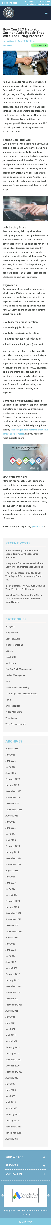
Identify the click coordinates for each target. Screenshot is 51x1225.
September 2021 (13, 1004)
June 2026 (10, 761)
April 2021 (10, 1035)
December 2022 (13, 913)
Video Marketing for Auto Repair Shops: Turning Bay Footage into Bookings (22, 554)
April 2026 (10, 773)
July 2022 (10, 943)
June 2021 (10, 1023)
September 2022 (13, 931)
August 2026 (11, 748)
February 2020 (12, 1114)
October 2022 (12, 925)
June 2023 (10, 883)
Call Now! (27, 1221)
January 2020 (12, 1120)
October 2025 (12, 803)
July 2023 (10, 876)
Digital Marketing (14, 645)
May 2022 (10, 956)
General (9, 651)
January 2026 (12, 785)
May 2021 (10, 1029)
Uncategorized (12, 706)
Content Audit (12, 638)
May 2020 (10, 1096)
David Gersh (11, 41)
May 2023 (10, 889)
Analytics (10, 626)
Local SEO (10, 657)
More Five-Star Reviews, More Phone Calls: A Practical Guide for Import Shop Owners (23, 598)
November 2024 (13, 864)
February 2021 (12, 1047)
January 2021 (12, 1053)
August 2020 (11, 1078)
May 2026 (10, 767)
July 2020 (10, 1084)
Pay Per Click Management (18, 669)
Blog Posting (11, 632)
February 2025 (12, 846)
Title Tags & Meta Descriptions (21, 693)
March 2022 (11, 968)
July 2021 (10, 1017)
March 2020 (11, 1108)
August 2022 (11, 937)
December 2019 (13, 1126)
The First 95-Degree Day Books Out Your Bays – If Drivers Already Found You (23, 576)
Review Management (15, 675)
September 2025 (13, 809)
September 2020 (13, 1072)
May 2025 (10, 834)
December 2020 (13, 1059)
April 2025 (10, 840)
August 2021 (11, 1011)
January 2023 (12, 907)
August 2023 (11, 870)
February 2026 (12, 779)
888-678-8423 (10, 3)
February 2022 (12, 974)
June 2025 (10, 828)
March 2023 (11, 895)
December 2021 (13, 986)
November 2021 (13, 992)
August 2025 (11, 815)
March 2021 (11, 1041)
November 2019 (13, 1133)
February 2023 (12, 901)
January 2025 (12, 852)
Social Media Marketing (17, 687)
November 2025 (13, 797)
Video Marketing (13, 712)
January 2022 (12, 980)
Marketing (10, 663)
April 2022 (10, 962)
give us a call (37, 526)
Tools (8, 699)
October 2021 (12, 998)
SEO (34, 41)
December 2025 (13, 791)
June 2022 (10, 950)
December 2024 (13, 858)
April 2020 (10, 1102)
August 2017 (11, 1139)
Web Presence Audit (15, 724)
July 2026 (10, 754)
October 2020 (12, 1065)
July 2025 (10, 822)
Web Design (11, 718)
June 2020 (10, 1090)
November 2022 (13, 919)
